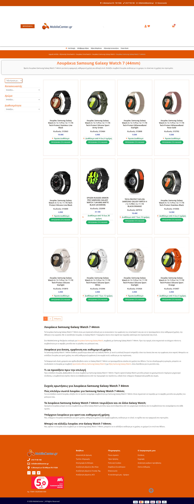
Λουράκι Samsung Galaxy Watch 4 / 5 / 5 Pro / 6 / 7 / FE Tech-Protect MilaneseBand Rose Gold (171, 124)
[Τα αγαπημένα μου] (149, 26)
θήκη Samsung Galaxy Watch (120, 364)
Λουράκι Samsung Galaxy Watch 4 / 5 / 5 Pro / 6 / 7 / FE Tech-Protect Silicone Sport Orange (171, 281)
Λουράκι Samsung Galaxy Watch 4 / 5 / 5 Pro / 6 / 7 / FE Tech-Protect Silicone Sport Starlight (134, 281)
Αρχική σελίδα (53, 54)
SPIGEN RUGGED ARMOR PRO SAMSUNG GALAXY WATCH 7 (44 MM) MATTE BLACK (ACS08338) (98, 201)
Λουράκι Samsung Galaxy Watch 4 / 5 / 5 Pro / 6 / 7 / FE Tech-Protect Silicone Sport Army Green (97, 124)
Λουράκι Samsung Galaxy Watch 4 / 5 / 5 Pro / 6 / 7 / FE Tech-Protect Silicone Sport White (97, 281)
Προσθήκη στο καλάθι (60, 142)
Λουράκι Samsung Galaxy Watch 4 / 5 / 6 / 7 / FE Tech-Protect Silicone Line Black (61, 202)
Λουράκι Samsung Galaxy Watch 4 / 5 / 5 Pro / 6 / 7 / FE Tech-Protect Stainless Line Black (60, 124)
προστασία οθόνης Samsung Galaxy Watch (88, 364)
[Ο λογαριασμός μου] (145, 26)
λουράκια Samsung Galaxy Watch (90, 341)
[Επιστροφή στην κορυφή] (151, 490)
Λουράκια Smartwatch (83, 54)
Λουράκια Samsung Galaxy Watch (103, 54)
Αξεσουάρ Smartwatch (67, 54)
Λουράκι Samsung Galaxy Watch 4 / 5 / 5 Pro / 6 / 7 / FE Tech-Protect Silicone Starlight (60, 281)
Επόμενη (57, 319)
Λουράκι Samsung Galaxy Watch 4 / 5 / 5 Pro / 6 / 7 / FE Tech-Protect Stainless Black (171, 202)
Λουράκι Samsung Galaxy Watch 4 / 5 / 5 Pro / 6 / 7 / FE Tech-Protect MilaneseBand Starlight (134, 124)
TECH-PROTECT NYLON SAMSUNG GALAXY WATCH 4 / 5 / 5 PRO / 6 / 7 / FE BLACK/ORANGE (134, 202)
